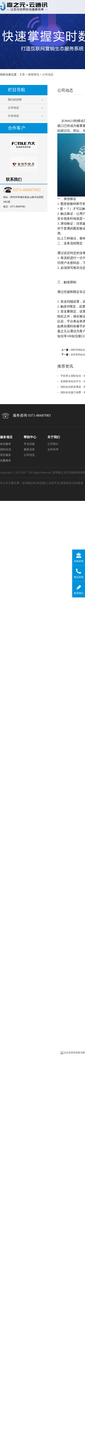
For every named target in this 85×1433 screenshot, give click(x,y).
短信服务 (5, 443)
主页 (22, 74)
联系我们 (78, 593)
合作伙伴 (53, 449)
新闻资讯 (33, 74)
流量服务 (5, 460)
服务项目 (6, 437)
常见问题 (29, 443)
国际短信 (5, 449)
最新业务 (29, 449)
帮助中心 (30, 437)
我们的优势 (15, 99)
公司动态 (47, 74)
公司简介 (53, 443)
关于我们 (53, 437)
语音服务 (5, 455)
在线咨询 (78, 561)
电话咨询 (78, 577)
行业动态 (13, 115)
